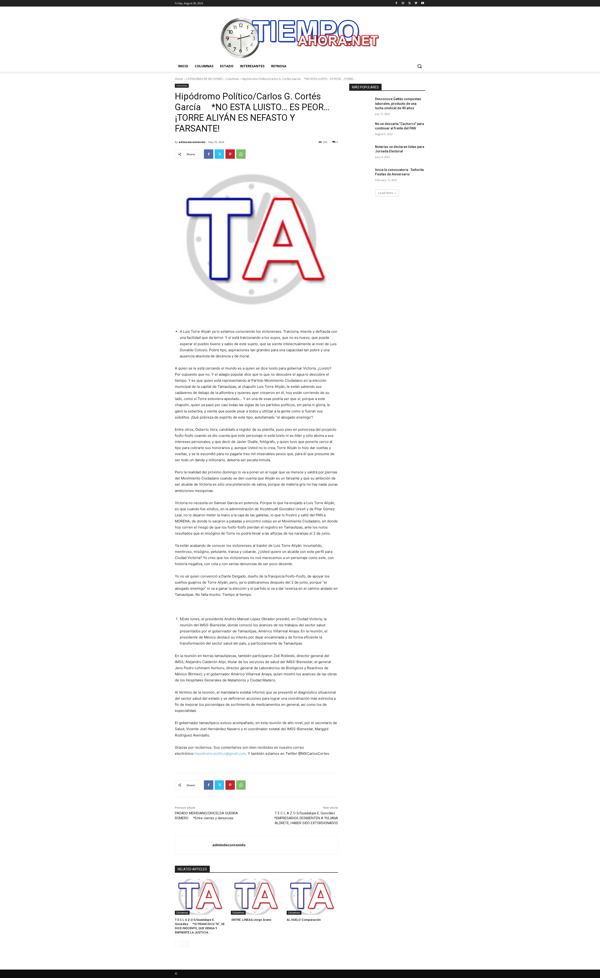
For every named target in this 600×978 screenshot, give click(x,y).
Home (179, 79)
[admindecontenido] (193, 845)
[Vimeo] (416, 3)
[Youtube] (422, 3)
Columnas (232, 79)
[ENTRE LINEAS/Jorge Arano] (256, 897)
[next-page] (185, 944)
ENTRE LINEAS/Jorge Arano (251, 919)
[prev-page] (178, 944)
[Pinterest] (230, 154)
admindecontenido (192, 142)
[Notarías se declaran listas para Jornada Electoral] (360, 153)
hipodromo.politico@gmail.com (220, 753)
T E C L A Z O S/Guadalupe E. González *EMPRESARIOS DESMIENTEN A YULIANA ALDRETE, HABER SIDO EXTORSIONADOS (305, 818)
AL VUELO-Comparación (304, 919)
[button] (419, 66)
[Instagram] (403, 3)
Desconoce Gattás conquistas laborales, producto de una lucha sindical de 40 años (398, 103)
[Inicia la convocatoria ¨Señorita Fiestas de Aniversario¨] (360, 176)
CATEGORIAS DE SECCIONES (204, 79)
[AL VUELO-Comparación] (312, 897)
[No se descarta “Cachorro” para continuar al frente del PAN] (360, 130)
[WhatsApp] (241, 154)
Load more (385, 193)
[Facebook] (396, 3)
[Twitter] (409, 3)
